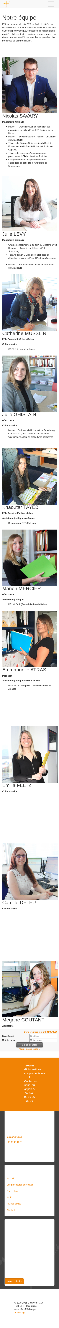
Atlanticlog (19, 1312)
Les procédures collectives (20, 1184)
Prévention (12, 1191)
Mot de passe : (9, 1040)
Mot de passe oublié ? (29, 1049)
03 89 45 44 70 (15, 1142)
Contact (11, 1210)
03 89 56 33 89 (14, 1137)
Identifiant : (8, 1036)
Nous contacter (14, 1281)
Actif (9, 1197)
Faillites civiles (14, 1203)
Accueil (10, 1178)
